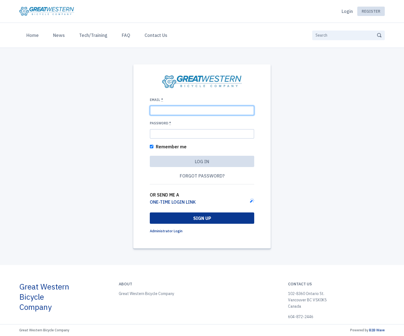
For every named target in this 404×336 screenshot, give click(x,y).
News (59, 35)
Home (33, 35)
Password (160, 123)
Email (156, 100)
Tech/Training (93, 35)
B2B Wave (377, 330)
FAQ (126, 35)
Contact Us (156, 35)
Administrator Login (166, 231)
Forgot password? (202, 176)
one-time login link (173, 202)
